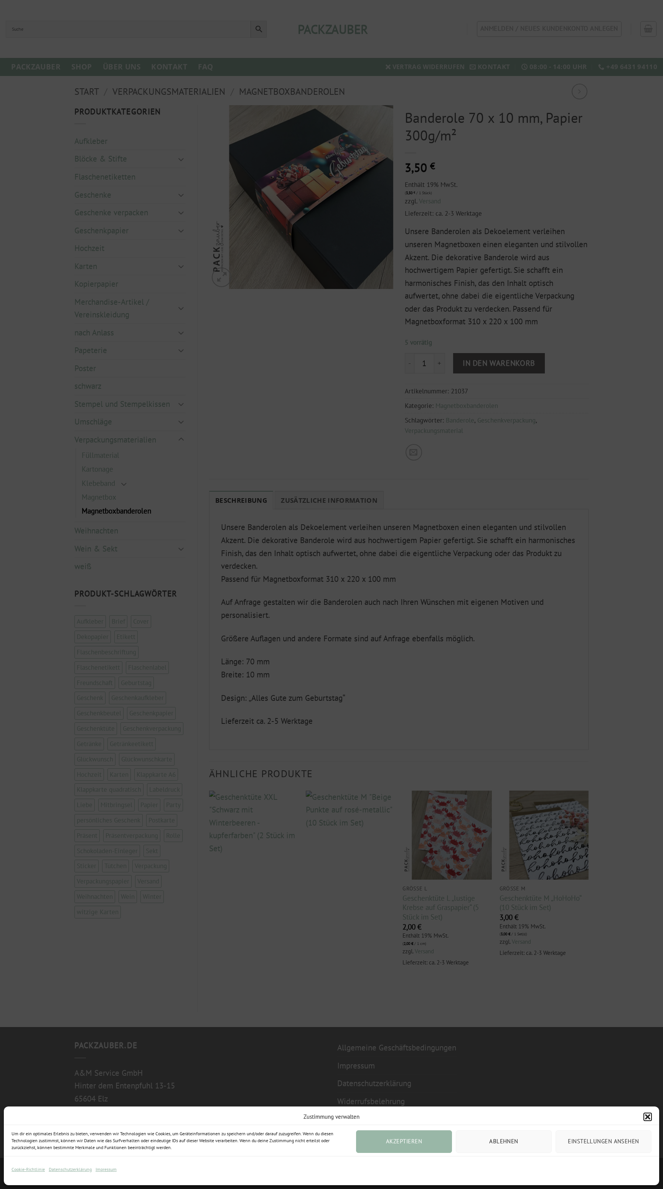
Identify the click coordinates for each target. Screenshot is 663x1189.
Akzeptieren (404, 1141)
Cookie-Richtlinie (28, 1169)
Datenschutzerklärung (70, 1169)
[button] (647, 1117)
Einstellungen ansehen (603, 1141)
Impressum (106, 1169)
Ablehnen (503, 1141)
